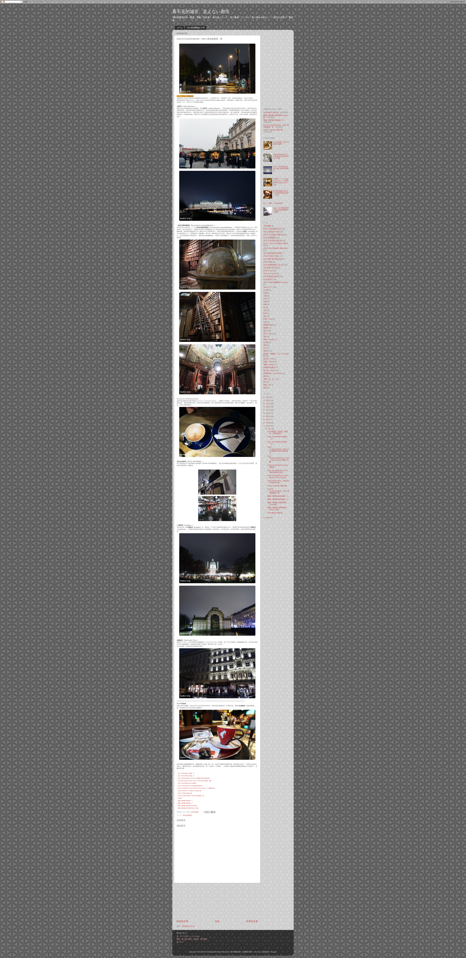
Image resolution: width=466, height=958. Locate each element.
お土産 (265, 290)
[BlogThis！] (207, 812)
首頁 (217, 921)
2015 (268, 413)
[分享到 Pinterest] (214, 812)
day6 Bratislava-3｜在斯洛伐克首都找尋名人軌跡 (281, 156)
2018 (268, 423)
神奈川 (265, 351)
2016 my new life (269, 273)
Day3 (179, 783)
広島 (265, 322)
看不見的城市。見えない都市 (200, 11)
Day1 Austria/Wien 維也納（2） (186, 776)
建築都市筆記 (268, 325)
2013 (268, 407)
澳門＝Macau (268, 334)
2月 (269, 429)
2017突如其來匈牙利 (271, 276)
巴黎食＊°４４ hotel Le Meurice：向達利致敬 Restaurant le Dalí (281, 182)
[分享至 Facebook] (212, 812)
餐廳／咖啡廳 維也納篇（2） (186, 803)
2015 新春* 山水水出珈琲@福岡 (281, 143)
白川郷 (265, 342)
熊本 (265, 336)
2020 (268, 518)
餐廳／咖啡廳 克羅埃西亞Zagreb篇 (187, 805)
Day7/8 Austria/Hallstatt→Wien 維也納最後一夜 (191, 795)
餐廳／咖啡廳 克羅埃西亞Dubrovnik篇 (188, 808)
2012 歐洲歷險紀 (269, 238)
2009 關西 (267, 226)
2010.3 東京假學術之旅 (272, 229)
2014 (268, 410)
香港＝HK (267, 385)
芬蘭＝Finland (268, 362)
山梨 (265, 310)
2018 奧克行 (187, 815)
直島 (265, 345)
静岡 (265, 376)
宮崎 (265, 304)
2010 (268, 397)
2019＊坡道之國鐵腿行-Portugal (275, 282)
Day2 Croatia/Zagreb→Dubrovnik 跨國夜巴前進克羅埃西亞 (194, 778)
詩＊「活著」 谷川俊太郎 (273, 203)
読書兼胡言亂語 (269, 367)
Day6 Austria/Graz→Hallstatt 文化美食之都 (189, 791)
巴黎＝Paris (267, 319)
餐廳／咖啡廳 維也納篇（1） (186, 800)
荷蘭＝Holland (268, 364)
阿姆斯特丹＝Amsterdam (272, 373)
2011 (268, 400)
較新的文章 (182, 921)
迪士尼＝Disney (269, 370)
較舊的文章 (252, 921)
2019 (268, 426)
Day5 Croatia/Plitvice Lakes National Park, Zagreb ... (277, 476)
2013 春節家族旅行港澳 (272, 253)
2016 (268, 416)
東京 (265, 331)
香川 (265, 382)
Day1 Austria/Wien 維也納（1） (186, 773)
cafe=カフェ (268, 287)
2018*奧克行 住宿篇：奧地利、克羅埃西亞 (277, 432)
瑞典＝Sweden (269, 339)
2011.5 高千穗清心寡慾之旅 (273, 235)
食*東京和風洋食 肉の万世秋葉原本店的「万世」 (281, 193)
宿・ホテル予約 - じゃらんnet (188, 936)
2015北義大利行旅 (270, 268)
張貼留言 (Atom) (188, 926)
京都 (265, 293)
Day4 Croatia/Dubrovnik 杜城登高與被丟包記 (190, 786)
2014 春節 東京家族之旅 (272, 259)
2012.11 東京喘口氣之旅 (272, 240)
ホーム (180, 28)
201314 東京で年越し (271, 256)
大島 (265, 299)
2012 (268, 404)
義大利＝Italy (268, 359)
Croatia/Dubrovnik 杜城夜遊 (188, 783)
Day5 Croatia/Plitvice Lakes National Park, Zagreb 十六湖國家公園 (196, 788)
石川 (265, 348)
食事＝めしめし (269, 379)
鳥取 (265, 388)
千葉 (265, 296)
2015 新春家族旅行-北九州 (273, 265)
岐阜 (265, 313)
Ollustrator (258, 952)
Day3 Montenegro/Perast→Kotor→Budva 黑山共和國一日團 (194, 781)
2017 (268, 419)
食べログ (180, 942)
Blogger (274, 952)
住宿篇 (180, 798)
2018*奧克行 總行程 (271, 112)
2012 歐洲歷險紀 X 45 (195, 28)
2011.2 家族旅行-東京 (271, 232)
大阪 (265, 302)
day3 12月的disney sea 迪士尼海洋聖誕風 (280, 168)
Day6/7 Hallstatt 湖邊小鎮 (273, 130)
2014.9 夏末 (268, 262)
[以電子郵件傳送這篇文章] (205, 812)
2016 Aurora (268, 271)
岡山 (265, 316)
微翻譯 (265, 328)
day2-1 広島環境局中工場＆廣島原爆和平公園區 (281, 210)
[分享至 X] (209, 812)
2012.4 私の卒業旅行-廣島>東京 (275, 248)
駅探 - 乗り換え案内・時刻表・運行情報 (192, 939)
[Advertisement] (217, 901)
